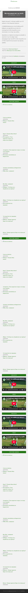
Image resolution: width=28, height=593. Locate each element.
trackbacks (16, 56)
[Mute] (22, 77)
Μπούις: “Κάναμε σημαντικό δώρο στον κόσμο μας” (14, 232)
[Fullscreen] (24, 77)
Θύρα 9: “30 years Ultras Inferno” (10, 133)
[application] (14, 72)
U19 (19, 15)
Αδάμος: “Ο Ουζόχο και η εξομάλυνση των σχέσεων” (14, 200)
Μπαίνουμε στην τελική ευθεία (13, 50)
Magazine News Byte (12, 591)
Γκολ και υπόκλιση (7, 117)
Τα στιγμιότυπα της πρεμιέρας (9, 216)
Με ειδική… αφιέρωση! (8, 184)
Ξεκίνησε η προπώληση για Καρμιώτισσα (12, 167)
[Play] (3, 77)
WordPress (23, 591)
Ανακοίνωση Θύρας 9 (13, 49)
